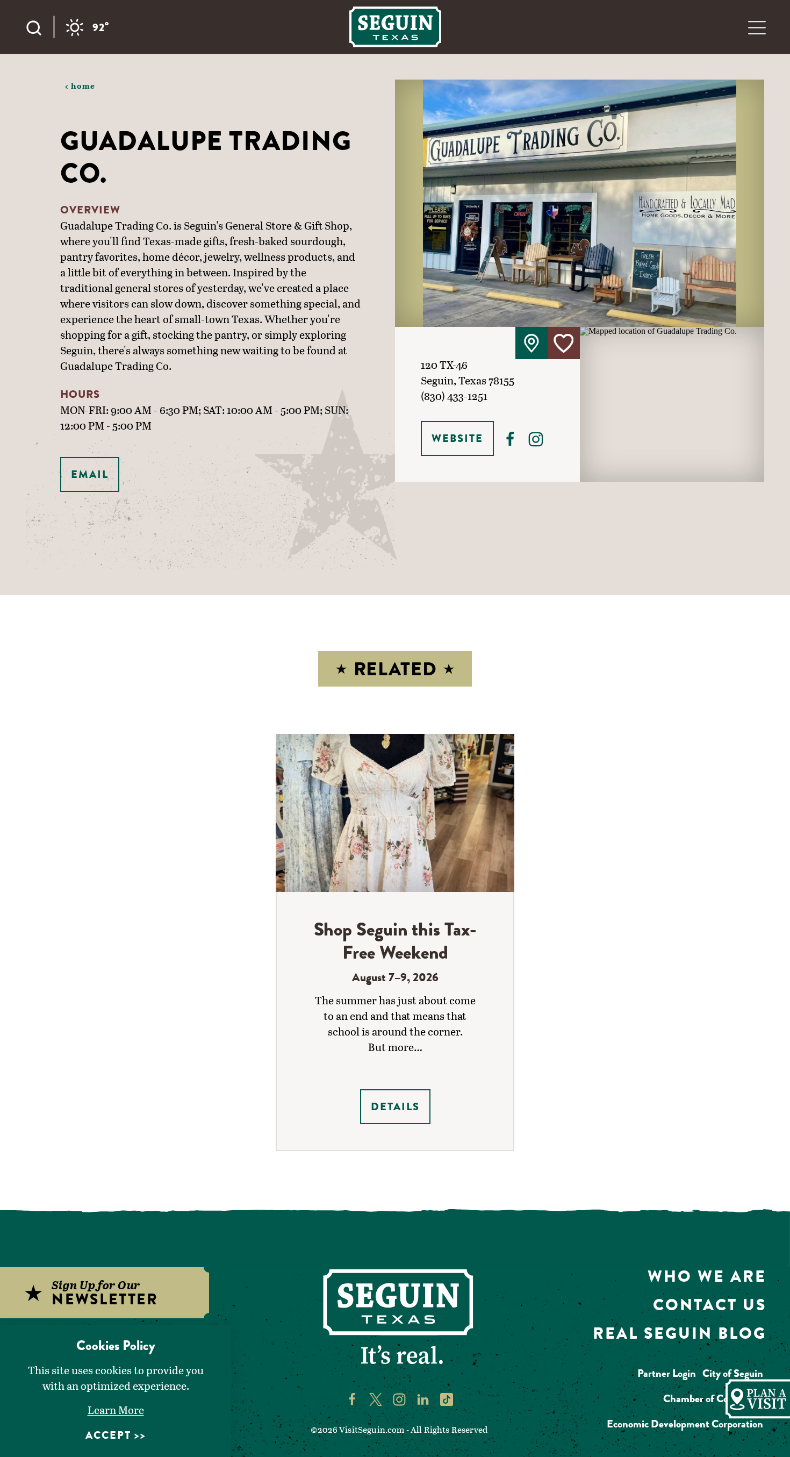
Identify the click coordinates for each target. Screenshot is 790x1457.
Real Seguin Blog (679, 1333)
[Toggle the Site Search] (39, 27)
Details (395, 1107)
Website (457, 438)
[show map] (531, 343)
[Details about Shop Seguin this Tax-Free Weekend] (395, 812)
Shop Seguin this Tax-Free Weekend (395, 941)
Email (90, 474)
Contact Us (709, 1304)
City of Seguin (732, 1373)
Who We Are (707, 1276)
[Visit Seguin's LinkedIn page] (422, 1398)
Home (83, 85)
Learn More (116, 1409)
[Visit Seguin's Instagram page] (399, 1398)
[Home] (395, 26)
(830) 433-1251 (454, 395)
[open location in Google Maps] (672, 403)
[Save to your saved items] (564, 343)
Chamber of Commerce (713, 1398)
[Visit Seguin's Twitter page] (375, 1398)
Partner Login (666, 1373)
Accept (108, 1435)
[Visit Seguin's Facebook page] (352, 1398)
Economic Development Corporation (685, 1424)
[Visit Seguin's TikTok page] (446, 1398)
